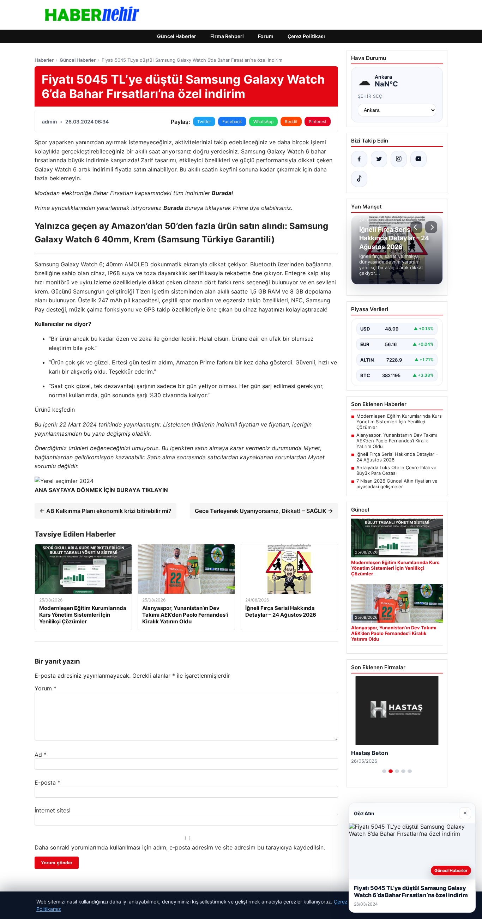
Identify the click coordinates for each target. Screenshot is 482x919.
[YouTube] (418, 159)
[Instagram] (399, 159)
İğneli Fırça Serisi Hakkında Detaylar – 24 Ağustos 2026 (397, 456)
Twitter (204, 121)
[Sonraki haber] (431, 227)
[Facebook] (359, 159)
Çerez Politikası (306, 36)
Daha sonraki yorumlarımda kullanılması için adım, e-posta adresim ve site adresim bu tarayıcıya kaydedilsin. (180, 847)
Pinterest (317, 121)
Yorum (45, 688)
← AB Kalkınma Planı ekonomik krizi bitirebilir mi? (105, 510)
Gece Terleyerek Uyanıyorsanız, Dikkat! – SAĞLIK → (264, 510)
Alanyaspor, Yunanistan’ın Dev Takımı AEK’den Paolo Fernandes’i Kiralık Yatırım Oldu (396, 440)
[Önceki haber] (416, 227)
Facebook (232, 121)
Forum (265, 36)
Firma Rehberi (227, 36)
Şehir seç (370, 96)
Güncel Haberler (176, 36)
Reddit (291, 121)
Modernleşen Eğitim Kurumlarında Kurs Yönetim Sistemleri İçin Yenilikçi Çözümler (399, 421)
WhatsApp (263, 121)
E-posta (47, 782)
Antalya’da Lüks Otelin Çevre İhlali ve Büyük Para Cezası (396, 470)
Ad (41, 754)
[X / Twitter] (379, 159)
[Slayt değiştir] (384, 771)
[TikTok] (359, 179)
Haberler (44, 60)
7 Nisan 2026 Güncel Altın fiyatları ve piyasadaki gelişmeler (397, 483)
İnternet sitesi (53, 810)
